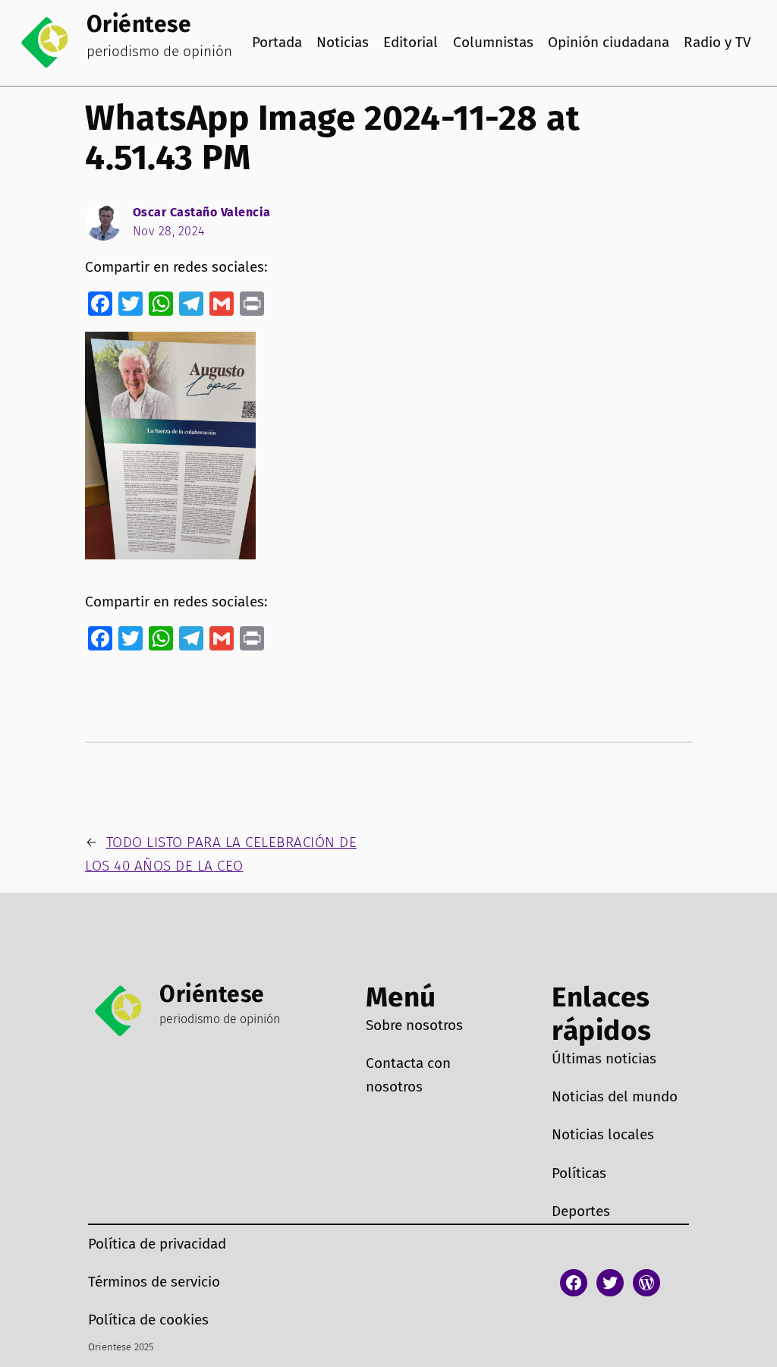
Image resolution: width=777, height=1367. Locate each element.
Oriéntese (139, 24)
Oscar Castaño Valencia (202, 212)
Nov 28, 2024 (169, 231)
